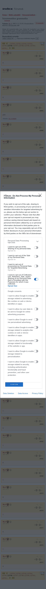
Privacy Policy (37, 393)
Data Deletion (8, 393)
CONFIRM (14, 384)
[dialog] (23, 294)
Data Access (23, 393)
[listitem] (23, 241)
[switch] (36, 247)
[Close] (41, 196)
